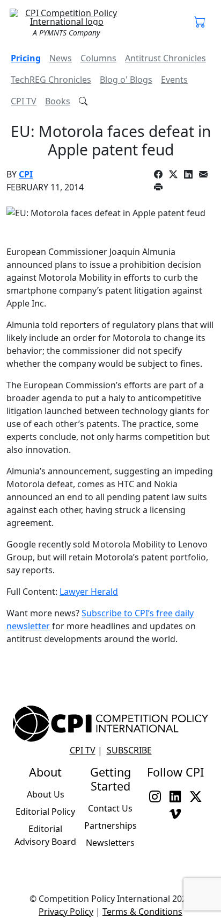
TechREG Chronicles (51, 80)
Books (57, 101)
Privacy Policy (66, 911)
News (60, 58)
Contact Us (110, 808)
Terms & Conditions (142, 911)
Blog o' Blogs (126, 80)
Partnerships (110, 825)
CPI (26, 174)
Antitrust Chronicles (165, 58)
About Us (45, 794)
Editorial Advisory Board (45, 835)
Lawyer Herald (89, 591)
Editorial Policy (45, 811)
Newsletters (110, 843)
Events (174, 80)
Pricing (26, 58)
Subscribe (129, 750)
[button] (200, 23)
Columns (98, 58)
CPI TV (23, 101)
